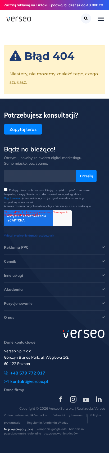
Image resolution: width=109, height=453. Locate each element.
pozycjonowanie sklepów (61, 433)
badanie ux (76, 429)
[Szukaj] (86, 18)
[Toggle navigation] (100, 19)
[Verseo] (18, 18)
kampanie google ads (51, 429)
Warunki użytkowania (68, 415)
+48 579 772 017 (27, 373)
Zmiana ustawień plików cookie (25, 415)
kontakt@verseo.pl (29, 381)
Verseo (99, 408)
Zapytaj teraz (23, 129)
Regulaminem (12, 198)
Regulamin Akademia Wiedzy (47, 422)
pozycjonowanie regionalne (22, 433)
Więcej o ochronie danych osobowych (29, 235)
